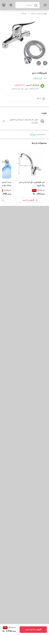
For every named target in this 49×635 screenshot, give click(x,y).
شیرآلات (24, 13)
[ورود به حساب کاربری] (11, 5)
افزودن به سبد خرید (33, 629)
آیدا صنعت (37, 78)
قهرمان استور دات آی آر (39, 13)
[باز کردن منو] (44, 5)
